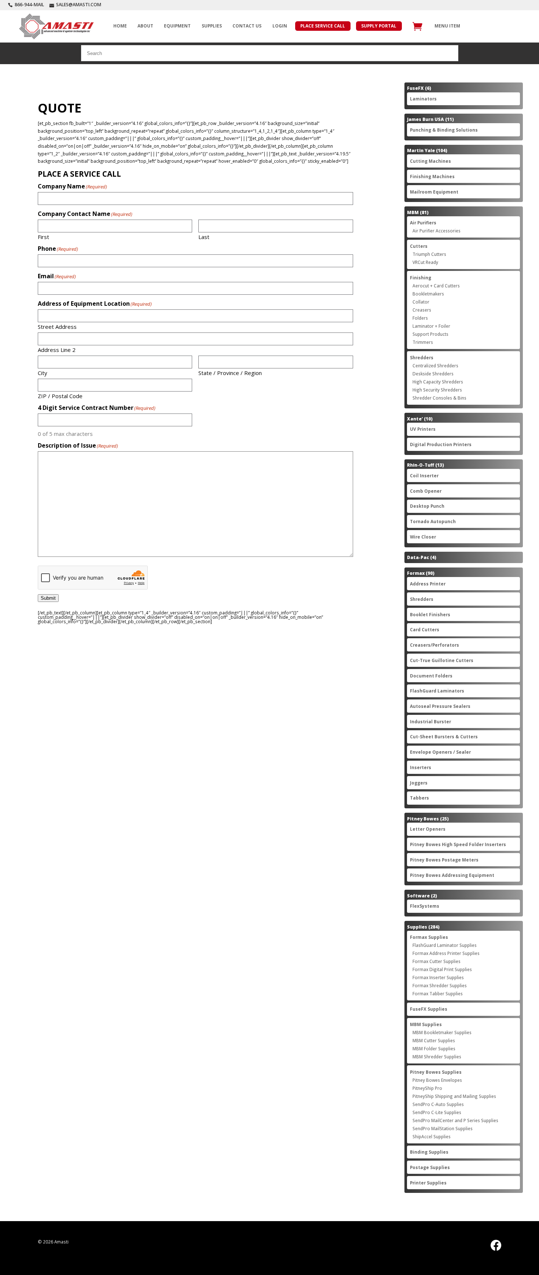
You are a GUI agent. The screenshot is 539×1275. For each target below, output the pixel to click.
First (43, 236)
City (42, 372)
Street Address (57, 326)
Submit (48, 598)
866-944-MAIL (29, 4)
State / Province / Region (230, 372)
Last (203, 236)
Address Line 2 (57, 349)
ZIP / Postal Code (60, 395)
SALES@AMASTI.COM (78, 4)
